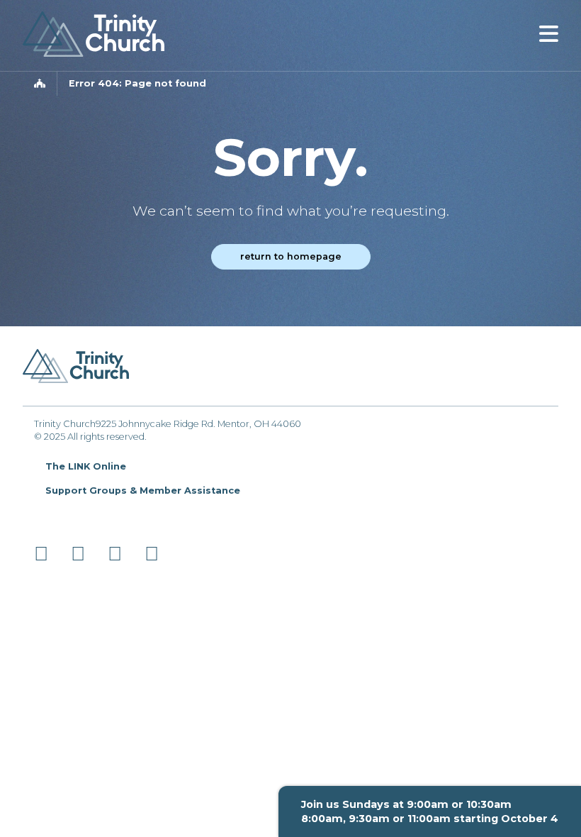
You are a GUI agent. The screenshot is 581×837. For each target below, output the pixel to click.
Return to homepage (291, 256)
